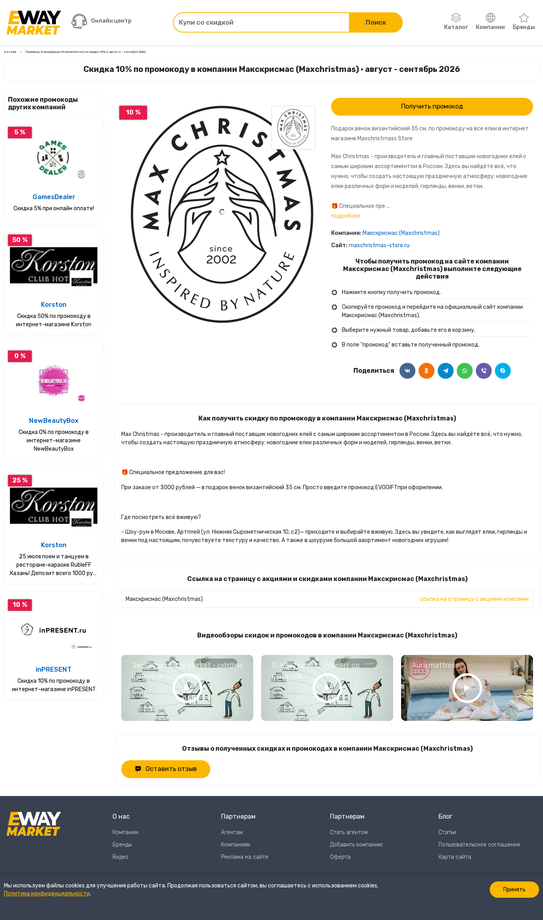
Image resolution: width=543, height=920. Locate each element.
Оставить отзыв (171, 769)
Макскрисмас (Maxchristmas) (401, 233)
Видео (120, 857)
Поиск (376, 22)
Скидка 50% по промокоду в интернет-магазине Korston (53, 320)
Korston (53, 304)
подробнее (345, 216)
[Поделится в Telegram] (446, 371)
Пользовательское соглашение (479, 844)
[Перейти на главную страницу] (34, 23)
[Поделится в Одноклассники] (426, 371)
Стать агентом (349, 832)
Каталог (456, 27)
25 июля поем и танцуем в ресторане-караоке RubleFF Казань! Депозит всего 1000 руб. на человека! (53, 565)
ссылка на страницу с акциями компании (474, 599)
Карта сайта (454, 857)
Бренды (524, 27)
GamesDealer (54, 197)
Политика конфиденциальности (47, 893)
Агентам (232, 832)
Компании (490, 27)
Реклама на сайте (244, 857)
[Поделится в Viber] (484, 371)
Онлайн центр (111, 20)
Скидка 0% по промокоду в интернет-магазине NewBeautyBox (54, 440)
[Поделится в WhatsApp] (465, 371)
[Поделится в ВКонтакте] (407, 371)
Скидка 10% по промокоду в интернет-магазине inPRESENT (54, 685)
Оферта (340, 857)
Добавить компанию (356, 844)
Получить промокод (432, 106)
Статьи (447, 832)
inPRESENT (54, 669)
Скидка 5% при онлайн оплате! (54, 208)
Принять (514, 889)
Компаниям (235, 844)
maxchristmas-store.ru (379, 245)
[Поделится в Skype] (503, 371)
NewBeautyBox (53, 420)
